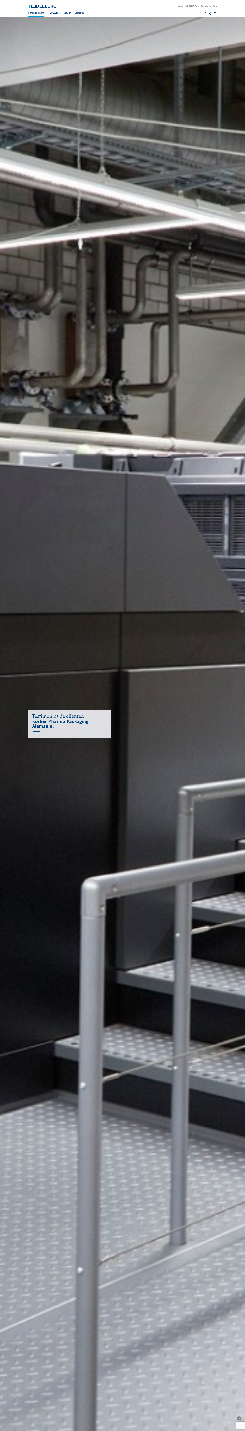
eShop (180, 6)
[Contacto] (215, 13)
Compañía (79, 13)
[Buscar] (205, 13)
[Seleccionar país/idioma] (210, 13)
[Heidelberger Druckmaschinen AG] (42, 6)
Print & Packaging (36, 13)
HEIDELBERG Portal (192, 6)
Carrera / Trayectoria (209, 6)
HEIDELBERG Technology (59, 13)
